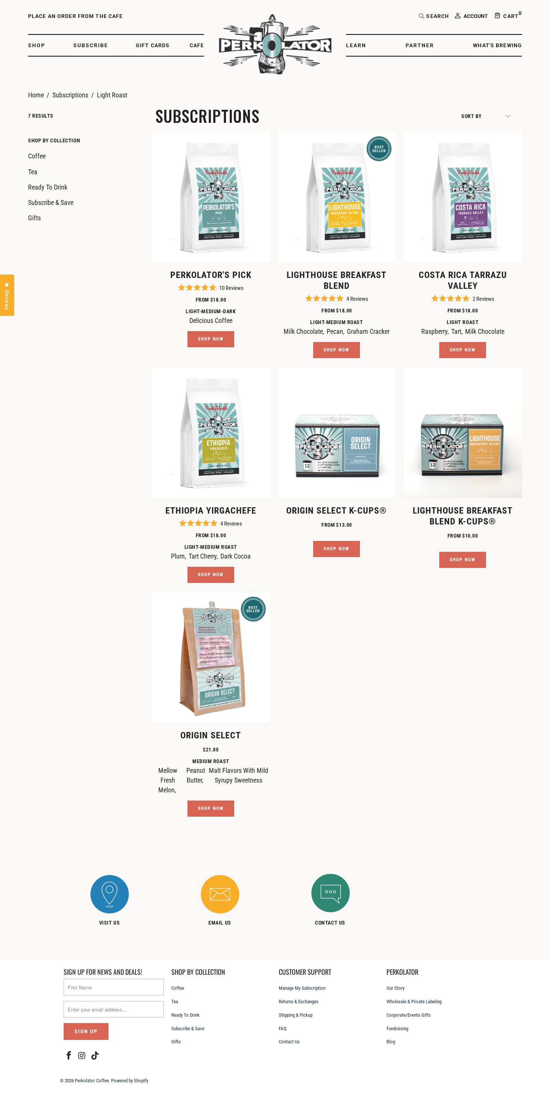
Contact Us (289, 1041)
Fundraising (397, 1028)
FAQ (283, 1028)
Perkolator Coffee (92, 1080)
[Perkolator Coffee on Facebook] (69, 1056)
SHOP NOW (211, 339)
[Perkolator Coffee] (275, 45)
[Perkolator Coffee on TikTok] (95, 1056)
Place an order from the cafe (75, 16)
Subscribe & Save (50, 202)
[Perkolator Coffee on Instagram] (82, 1056)
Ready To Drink (47, 187)
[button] (40, 45)
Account (476, 16)
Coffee (37, 156)
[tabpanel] (117, 901)
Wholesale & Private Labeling (413, 1001)
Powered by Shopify (129, 1080)
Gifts (34, 218)
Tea (32, 172)
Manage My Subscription (302, 988)
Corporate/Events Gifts (408, 1015)
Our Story (395, 988)
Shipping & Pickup (295, 1015)
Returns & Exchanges (298, 1001)
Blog (390, 1041)
